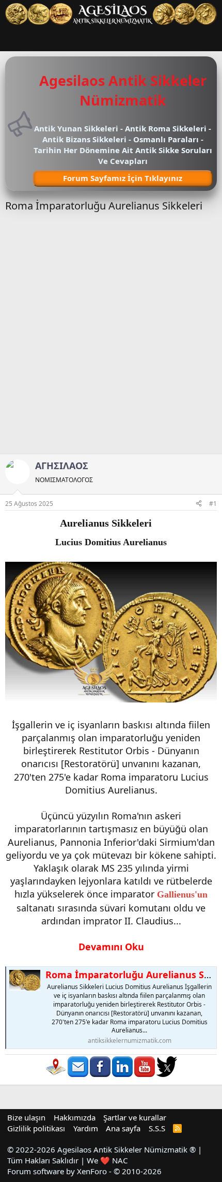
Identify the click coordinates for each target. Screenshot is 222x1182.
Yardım (85, 1128)
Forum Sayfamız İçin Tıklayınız (122, 178)
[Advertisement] (111, 337)
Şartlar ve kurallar (134, 1117)
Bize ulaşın (26, 1117)
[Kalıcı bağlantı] (157, 523)
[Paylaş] (198, 504)
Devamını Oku (111, 946)
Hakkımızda (75, 1117)
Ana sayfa (123, 1128)
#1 (213, 503)
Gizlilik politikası (36, 1128)
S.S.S (157, 1128)
